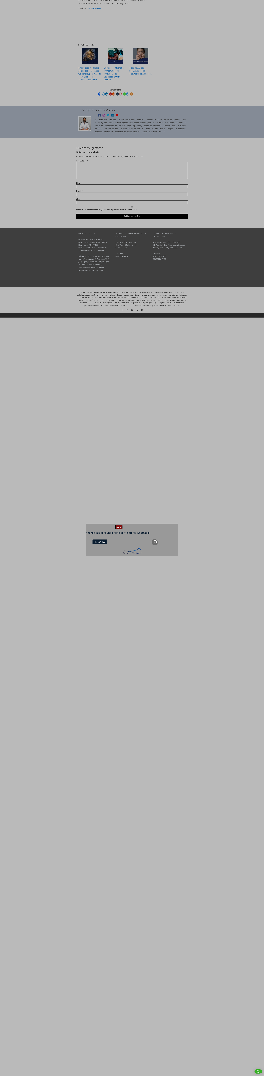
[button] (258, 1071)
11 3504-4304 (100, 541)
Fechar (118, 527)
